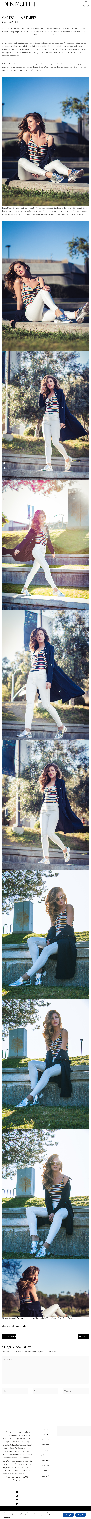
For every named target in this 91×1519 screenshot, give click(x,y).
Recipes (45, 1445)
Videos (45, 1466)
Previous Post (9, 1336)
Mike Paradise (21, 1326)
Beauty (45, 1440)
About (46, 1471)
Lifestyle (45, 1455)
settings (7, 1517)
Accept (68, 1515)
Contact (45, 1476)
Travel (46, 1450)
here (32, 1318)
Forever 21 (21, 1318)
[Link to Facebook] (17, 1492)
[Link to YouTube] (17, 1500)
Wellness (45, 1460)
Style (17, 22)
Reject (80, 1515)
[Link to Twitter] (17, 1504)
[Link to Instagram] (17, 1496)
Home (45, 1429)
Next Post (83, 1336)
